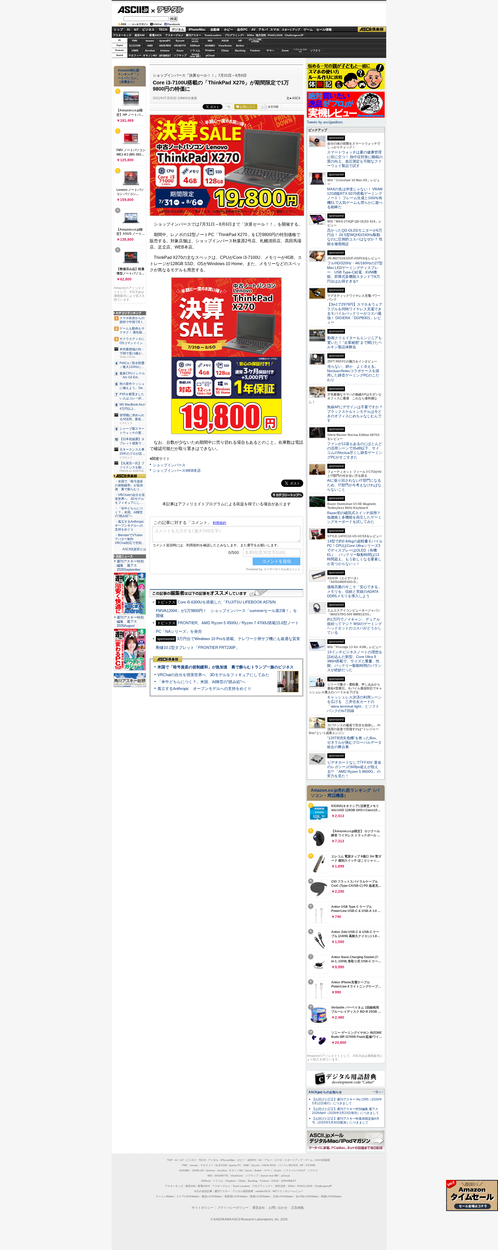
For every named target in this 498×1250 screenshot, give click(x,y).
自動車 (215, 29)
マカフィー (134, 55)
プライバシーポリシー (232, 1207)
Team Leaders (241, 1186)
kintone (165, 50)
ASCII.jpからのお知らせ (325, 1092)
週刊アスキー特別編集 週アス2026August (130, 621)
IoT (136, 29)
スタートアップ (291, 29)
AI (128, 29)
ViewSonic (225, 45)
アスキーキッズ (122, 35)
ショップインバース (169, 465)
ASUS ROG (165, 45)
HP (240, 40)
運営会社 (258, 1207)
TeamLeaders (213, 35)
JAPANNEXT (165, 55)
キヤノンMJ (150, 55)
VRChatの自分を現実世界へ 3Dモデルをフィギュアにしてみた (213, 675)
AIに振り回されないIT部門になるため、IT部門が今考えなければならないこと (354, 485)
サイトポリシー (202, 1207)
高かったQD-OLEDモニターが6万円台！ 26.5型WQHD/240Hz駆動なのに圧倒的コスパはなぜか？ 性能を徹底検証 (355, 237)
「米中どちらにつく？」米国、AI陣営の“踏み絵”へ (201, 682)
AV (253, 29)
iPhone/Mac (197, 29)
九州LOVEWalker (283, 1196)
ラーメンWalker (165, 1196)
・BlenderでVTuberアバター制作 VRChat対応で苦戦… (130, 539)
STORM (310, 1165)
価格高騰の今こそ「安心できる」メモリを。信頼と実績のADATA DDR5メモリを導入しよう (354, 591)
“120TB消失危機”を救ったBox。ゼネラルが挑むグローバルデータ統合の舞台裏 (354, 742)
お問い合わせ (278, 1207)
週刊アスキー (193, 35)
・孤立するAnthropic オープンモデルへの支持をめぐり (130, 525)
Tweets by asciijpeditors (325, 122)
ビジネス (148, 29)
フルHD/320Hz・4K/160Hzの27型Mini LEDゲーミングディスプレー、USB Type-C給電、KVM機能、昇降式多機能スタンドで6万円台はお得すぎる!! (355, 272)
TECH (163, 29)
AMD (150, 45)
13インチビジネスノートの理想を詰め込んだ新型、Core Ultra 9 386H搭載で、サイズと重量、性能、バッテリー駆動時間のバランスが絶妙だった (354, 661)
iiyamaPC (164, 40)
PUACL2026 (275, 35)
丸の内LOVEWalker (307, 1196)
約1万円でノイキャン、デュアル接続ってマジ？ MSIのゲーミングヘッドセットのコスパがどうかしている (354, 626)
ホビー (228, 29)
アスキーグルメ (174, 35)
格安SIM (139, 35)
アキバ (263, 29)
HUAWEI (210, 45)
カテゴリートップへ (287, 495)
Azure (180, 50)
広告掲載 (297, 1207)
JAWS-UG (198, 1170)
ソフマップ (180, 55)
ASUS (225, 40)
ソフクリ (315, 50)
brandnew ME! (195, 55)
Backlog (240, 50)
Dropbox (210, 50)
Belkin (240, 45)
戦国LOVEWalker (331, 1196)
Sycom (180, 40)
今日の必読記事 (203, 1191)
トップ (118, 29)
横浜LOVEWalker (212, 1196)
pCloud (210, 55)
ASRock (195, 45)
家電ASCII (155, 35)
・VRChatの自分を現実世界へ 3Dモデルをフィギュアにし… (130, 499)
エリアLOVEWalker (187, 1196)
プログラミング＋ (262, 1186)
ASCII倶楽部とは (134, 549)
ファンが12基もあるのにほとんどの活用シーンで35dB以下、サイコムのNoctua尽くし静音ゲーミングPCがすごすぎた (354, 450)
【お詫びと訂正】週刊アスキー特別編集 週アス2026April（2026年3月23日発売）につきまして (345, 1111)
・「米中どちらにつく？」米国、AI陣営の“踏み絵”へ (129, 512)
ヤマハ (270, 50)
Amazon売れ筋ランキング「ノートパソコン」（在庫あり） (129, 76)
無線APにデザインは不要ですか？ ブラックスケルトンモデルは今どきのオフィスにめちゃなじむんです (356, 413)
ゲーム (308, 29)
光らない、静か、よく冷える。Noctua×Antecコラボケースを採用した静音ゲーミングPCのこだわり (353, 373)
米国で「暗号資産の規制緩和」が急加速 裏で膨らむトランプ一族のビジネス (225, 667)
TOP (169, 1160)
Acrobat (150, 50)
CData (225, 50)
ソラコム (195, 50)
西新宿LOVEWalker (236, 1196)
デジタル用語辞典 (242, 1191)
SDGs (250, 35)
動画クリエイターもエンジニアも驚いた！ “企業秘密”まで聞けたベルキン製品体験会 (354, 342)
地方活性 (261, 35)
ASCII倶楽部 (372, 29)
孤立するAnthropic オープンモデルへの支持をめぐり (204, 688)
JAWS (135, 50)
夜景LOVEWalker (260, 1196)
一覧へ (377, 1091)
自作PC (242, 29)
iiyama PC (235, 1165)
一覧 (228, 106)
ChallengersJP (294, 35)
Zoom (285, 50)
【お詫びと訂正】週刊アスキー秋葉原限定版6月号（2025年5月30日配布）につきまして (345, 1120)
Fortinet (255, 50)
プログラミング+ (234, 35)
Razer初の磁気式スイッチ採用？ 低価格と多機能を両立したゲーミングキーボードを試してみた (355, 517)
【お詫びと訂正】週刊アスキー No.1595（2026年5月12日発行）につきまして (347, 1101)
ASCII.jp (133, 9)
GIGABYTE (180, 45)
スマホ (274, 29)
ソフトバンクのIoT (300, 50)
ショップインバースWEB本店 (177, 470)
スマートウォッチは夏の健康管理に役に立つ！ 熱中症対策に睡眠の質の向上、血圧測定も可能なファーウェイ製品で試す (355, 159)
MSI (210, 40)
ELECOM (134, 45)
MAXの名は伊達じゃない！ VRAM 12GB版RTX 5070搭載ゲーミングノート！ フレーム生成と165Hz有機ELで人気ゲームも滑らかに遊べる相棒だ (355, 198)
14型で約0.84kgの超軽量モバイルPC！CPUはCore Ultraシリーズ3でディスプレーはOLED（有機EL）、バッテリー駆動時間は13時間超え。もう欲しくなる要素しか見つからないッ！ (355, 552)
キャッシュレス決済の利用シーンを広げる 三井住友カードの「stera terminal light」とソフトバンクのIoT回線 (354, 704)
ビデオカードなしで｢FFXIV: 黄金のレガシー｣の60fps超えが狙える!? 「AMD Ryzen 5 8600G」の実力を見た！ (354, 769)
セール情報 (324, 29)
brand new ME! (270, 1175)
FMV (134, 40)
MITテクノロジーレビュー (288, 1191)
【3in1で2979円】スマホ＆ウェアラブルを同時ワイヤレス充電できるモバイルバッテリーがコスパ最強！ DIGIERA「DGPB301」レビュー (354, 313)
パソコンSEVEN (195, 40)
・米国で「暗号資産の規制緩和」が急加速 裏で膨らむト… (129, 485)
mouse (150, 40)
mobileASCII (262, 1191)
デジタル (167, 9)
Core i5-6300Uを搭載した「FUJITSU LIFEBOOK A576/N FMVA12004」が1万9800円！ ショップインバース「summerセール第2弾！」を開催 (226, 609)
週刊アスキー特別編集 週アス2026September (130, 565)
